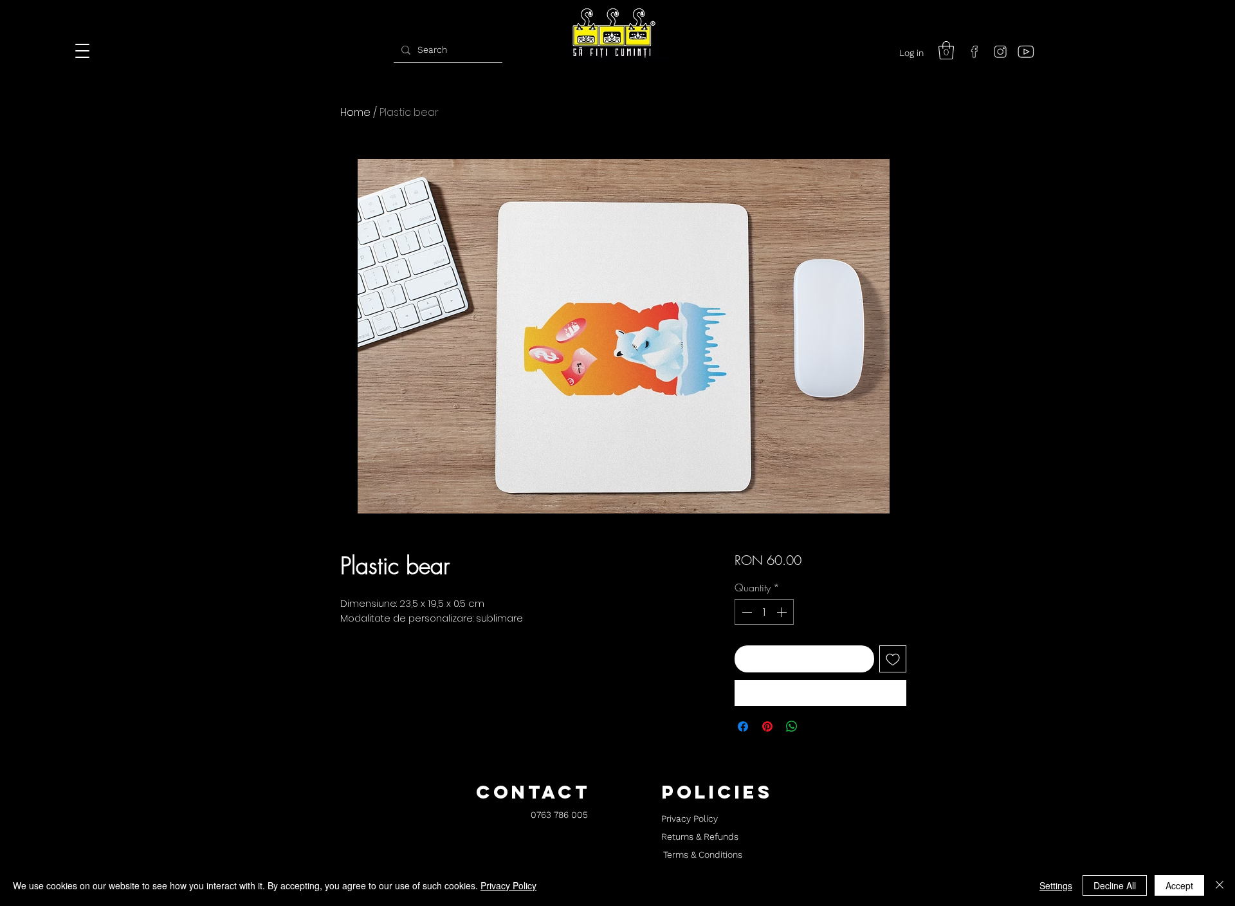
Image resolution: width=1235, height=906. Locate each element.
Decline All (1114, 885)
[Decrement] (745, 612)
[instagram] (1000, 51)
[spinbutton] (764, 612)
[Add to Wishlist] (892, 658)
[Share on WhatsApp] (792, 726)
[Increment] (783, 612)
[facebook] (974, 51)
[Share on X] (816, 726)
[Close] (1219, 885)
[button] (946, 50)
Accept (1179, 885)
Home (355, 112)
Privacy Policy (508, 885)
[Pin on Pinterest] (767, 726)
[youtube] (1026, 51)
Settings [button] (1055, 885)
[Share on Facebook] (743, 726)
